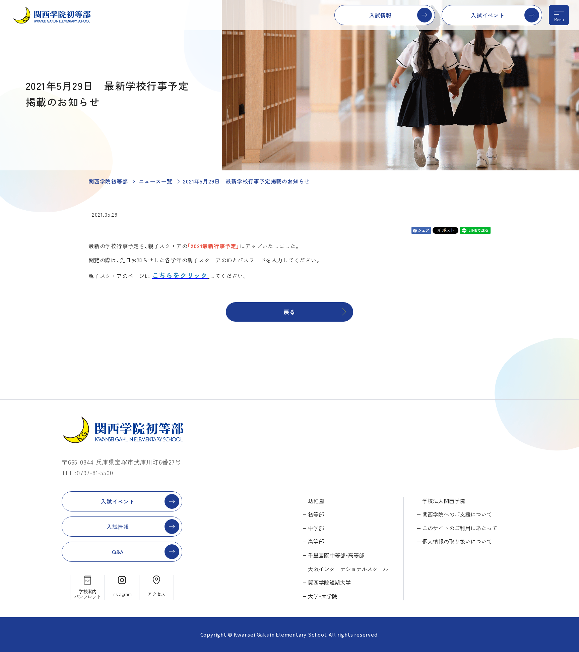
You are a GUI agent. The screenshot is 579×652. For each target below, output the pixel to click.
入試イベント (488, 15)
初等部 (316, 514)
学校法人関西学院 (443, 501)
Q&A (118, 552)
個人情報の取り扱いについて (457, 541)
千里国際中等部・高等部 (336, 555)
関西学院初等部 (108, 181)
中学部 (316, 528)
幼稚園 (316, 501)
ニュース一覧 (156, 181)
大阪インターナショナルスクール (348, 569)
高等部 (316, 541)
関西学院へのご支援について (457, 514)
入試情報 (380, 15)
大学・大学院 (322, 596)
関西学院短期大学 (329, 582)
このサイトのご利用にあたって (459, 528)
